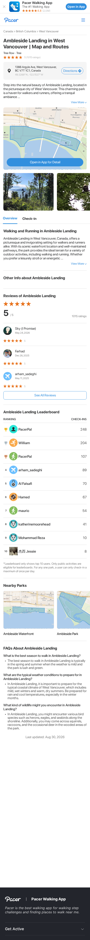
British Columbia (26, 31)
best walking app (39, 908)
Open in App (76, 6)
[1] (10, 218)
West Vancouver (49, 31)
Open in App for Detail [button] (45, 162)
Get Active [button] (14, 929)
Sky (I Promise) (25, 329)
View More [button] (77, 102)
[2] (29, 219)
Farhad (20, 351)
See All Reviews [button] (45, 395)
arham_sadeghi (25, 374)
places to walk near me (60, 912)
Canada (8, 31)
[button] (4, 6)
